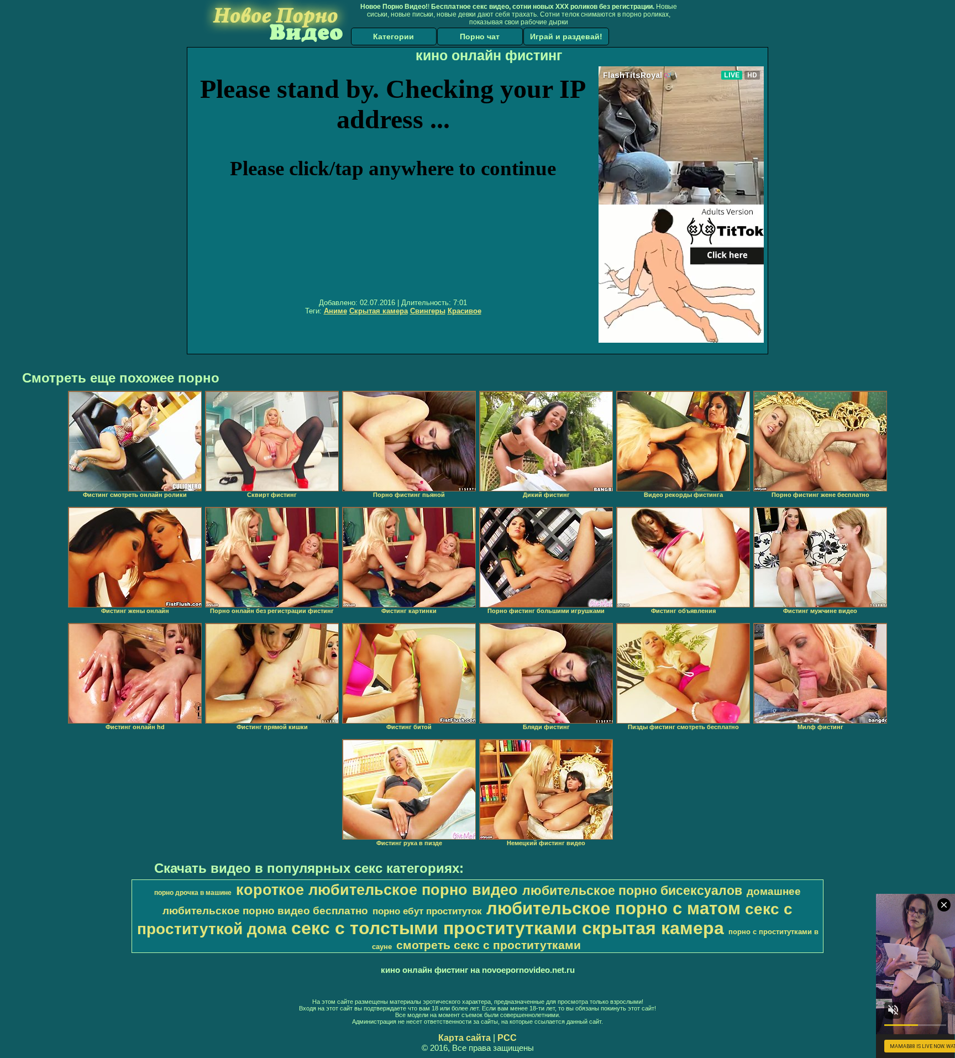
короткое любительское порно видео (377, 890)
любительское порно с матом (613, 908)
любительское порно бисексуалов (632, 890)
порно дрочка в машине (193, 893)
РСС (507, 1038)
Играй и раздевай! (566, 36)
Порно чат (480, 36)
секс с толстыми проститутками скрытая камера (507, 928)
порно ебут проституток (427, 910)
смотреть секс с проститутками (488, 945)
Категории (393, 36)
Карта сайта (464, 1038)
